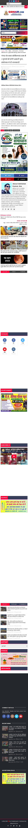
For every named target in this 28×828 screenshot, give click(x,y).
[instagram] (16, 1)
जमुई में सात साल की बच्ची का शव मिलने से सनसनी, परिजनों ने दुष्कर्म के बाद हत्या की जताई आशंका (17, 609)
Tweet (9, 175)
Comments (22, 604)
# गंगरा (6, 130)
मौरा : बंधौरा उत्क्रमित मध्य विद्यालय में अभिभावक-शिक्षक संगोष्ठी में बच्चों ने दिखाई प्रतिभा (16, 623)
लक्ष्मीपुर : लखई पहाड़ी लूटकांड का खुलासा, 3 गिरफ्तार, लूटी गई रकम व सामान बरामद (17, 759)
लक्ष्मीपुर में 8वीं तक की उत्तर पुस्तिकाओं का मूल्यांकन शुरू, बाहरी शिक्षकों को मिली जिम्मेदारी (17, 736)
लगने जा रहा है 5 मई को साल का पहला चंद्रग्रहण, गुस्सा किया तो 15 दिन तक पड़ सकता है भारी (13, 266)
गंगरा (6, 51)
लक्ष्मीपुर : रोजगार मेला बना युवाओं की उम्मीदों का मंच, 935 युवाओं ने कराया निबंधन (17, 743)
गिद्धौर (10, 51)
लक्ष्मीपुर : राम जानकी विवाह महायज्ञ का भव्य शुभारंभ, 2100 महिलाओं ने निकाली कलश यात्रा (17, 728)
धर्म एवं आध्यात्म (15, 51)
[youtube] (18, 1)
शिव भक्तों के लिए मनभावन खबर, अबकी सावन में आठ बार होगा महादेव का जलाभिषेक (13, 251)
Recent (5, 604)
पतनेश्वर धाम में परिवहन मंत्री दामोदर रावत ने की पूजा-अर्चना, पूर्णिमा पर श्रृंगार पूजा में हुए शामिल (17, 635)
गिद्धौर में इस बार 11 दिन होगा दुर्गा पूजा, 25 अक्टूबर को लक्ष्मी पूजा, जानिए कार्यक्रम (17, 629)
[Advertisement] (14, 288)
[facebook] (9, 1)
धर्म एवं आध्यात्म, (6, 68)
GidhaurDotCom (14, 823)
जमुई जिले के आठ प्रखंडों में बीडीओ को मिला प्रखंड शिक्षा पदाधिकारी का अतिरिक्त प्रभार (16, 615)
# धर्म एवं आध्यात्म (16, 130)
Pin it (9, 179)
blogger (5, 271)
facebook (22, 271)
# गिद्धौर (10, 130)
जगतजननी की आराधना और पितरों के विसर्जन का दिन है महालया (14, 237)
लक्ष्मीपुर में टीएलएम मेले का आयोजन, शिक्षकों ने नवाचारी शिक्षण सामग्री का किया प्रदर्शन (17, 751)
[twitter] (14, 1)
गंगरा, (24, 66)
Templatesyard (14, 821)
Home (2, 51)
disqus (13, 271)
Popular (14, 604)
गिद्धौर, (2, 68)
